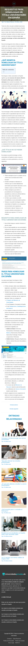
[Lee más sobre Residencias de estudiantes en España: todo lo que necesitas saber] (14, 524)
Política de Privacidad (8, 640)
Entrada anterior (14, 405)
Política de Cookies (20, 640)
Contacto (9, 638)
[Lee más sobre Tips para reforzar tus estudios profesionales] (14, 452)
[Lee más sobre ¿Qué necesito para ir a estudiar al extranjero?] (14, 499)
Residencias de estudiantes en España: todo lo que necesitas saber (13, 533)
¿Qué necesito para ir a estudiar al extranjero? (11, 510)
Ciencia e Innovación (21, 389)
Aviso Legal (11, 642)
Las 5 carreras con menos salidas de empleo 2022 (12, 558)
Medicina (8, 332)
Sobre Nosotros (17, 638)
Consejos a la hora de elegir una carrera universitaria (13, 438)
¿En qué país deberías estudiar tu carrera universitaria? (13, 484)
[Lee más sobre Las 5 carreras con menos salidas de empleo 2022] (14, 548)
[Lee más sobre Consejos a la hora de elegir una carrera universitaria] (14, 429)
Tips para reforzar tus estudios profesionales (10, 461)
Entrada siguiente (14, 409)
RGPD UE (17, 642)
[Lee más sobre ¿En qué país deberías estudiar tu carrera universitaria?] (14, 475)
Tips (2, 22)
